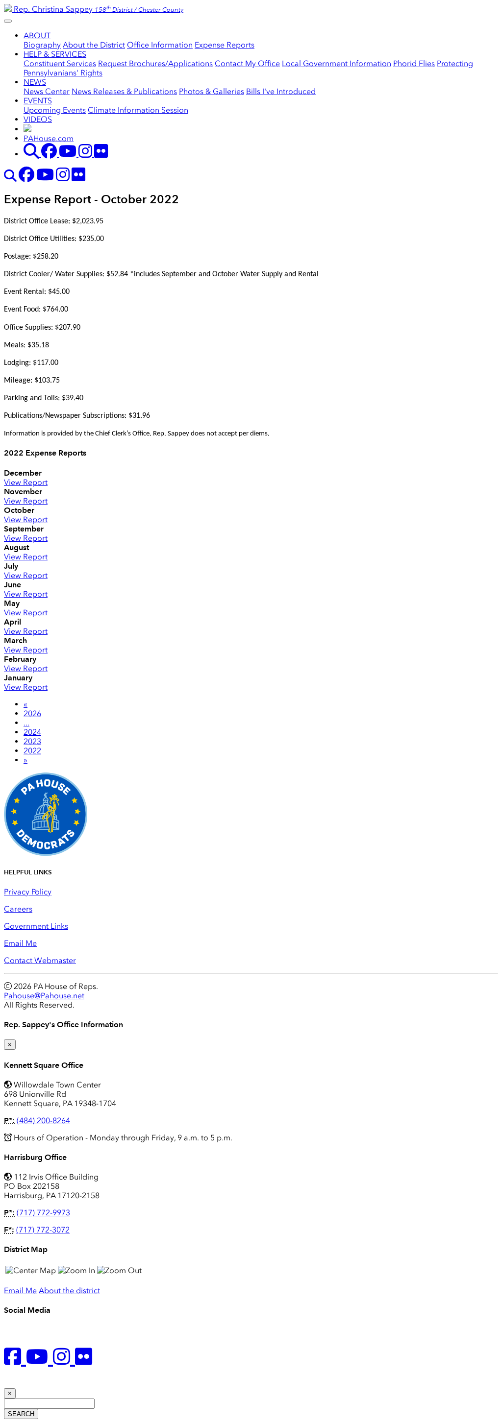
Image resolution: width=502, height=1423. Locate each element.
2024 (32, 732)
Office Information (160, 44)
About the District (94, 44)
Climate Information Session (138, 110)
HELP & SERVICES (55, 54)
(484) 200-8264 (43, 1120)
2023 (32, 741)
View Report (26, 482)
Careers (18, 909)
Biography (42, 44)
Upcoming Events (55, 110)
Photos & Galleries (211, 91)
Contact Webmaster (40, 960)
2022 (32, 750)
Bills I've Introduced (281, 91)
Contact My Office (247, 63)
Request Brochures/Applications (155, 63)
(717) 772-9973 (43, 1212)
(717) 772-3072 (43, 1229)
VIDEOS (38, 119)
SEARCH (21, 1414)
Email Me (20, 943)
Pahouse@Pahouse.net (44, 995)
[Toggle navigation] (8, 21)
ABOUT (37, 35)
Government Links (36, 926)
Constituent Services (60, 63)
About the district (69, 1290)
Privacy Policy (27, 891)
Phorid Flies (414, 63)
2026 (32, 713)
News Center (47, 91)
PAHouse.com (49, 138)
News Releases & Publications (124, 91)
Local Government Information (336, 63)
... (26, 722)
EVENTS (38, 100)
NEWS (35, 82)
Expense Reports (224, 44)
